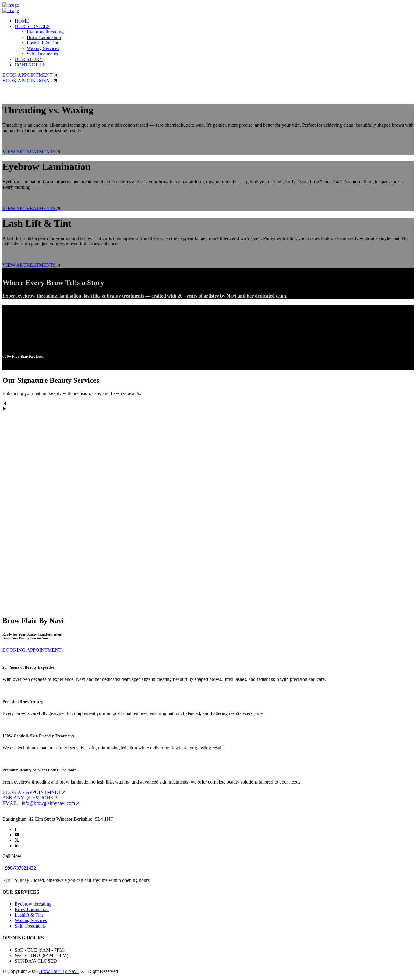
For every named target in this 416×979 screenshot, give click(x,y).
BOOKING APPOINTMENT (32, 650)
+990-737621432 (19, 868)
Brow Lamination (44, 37)
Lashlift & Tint (29, 914)
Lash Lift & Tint (42, 42)
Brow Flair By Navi (59, 971)
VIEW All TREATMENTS (29, 151)
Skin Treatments (42, 53)
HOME (22, 20)
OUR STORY (29, 59)
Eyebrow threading (45, 31)
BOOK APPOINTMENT (28, 75)
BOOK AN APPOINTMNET (32, 792)
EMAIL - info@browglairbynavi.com (39, 803)
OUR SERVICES (32, 26)
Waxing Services (43, 48)
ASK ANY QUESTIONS (28, 797)
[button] (208, 404)
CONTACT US (30, 64)
